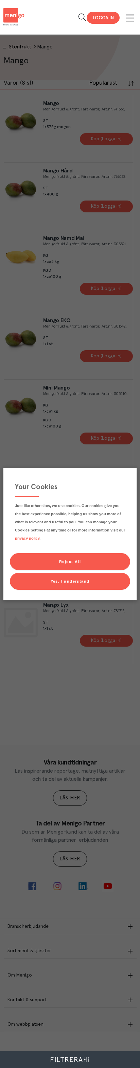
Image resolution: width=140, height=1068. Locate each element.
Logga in (103, 18)
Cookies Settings (30, 530)
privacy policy (27, 538)
